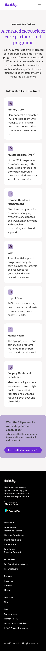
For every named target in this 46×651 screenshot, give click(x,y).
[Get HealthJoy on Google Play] (12, 510)
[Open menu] (39, 5)
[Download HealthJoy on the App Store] (11, 503)
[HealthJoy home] (11, 5)
